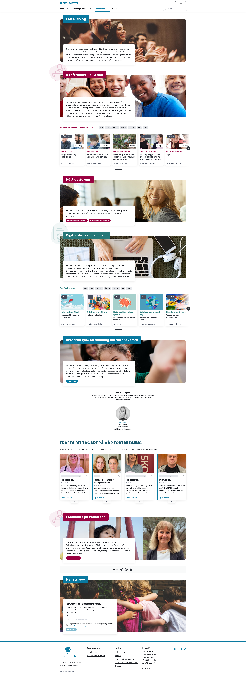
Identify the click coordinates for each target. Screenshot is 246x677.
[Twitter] (175, 648)
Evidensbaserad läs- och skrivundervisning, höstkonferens (98, 155)
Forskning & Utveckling (124, 659)
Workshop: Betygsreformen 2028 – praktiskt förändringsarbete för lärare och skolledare (151, 157)
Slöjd (168, 154)
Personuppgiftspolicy (69, 666)
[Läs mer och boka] (72, 141)
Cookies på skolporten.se (70, 662)
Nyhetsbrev (92, 652)
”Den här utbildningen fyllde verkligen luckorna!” (106, 481)
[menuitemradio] (64, 9)
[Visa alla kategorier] (86, 476)
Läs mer (98, 74)
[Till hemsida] (68, 652)
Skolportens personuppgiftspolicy (80, 626)
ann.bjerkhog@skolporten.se (123, 429)
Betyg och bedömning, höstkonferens (68, 155)
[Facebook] (121, 569)
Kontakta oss (147, 668)
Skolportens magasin (96, 655)
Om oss (118, 666)
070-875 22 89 (123, 427)
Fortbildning (120, 652)
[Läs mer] (74, 463)
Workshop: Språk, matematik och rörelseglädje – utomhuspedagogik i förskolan (124, 157)
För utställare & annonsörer (126, 662)
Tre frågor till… (67, 480)
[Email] (131, 569)
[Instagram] (184, 648)
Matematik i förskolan (95, 315)
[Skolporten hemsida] (68, 3)
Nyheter (118, 655)
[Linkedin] (126, 569)
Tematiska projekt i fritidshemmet (173, 316)
